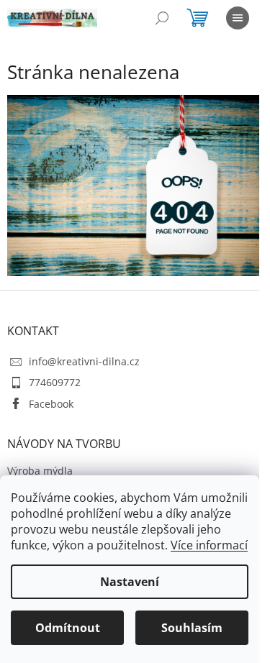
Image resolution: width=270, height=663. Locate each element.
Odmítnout (67, 628)
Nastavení (129, 582)
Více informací (209, 545)
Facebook (51, 404)
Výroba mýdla (40, 470)
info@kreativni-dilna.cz (84, 361)
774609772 (55, 382)
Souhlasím (191, 628)
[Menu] (237, 18)
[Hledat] (162, 18)
